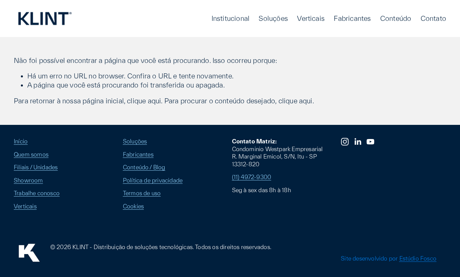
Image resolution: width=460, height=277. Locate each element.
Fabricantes (352, 18)
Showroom (28, 180)
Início (21, 141)
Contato (433, 18)
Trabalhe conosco (37, 193)
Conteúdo (396, 18)
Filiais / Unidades (36, 167)
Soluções (273, 18)
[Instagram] (345, 142)
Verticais (311, 18)
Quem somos (31, 154)
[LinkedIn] (358, 142)
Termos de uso (142, 193)
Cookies (133, 206)
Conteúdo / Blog (144, 167)
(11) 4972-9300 (251, 177)
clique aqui (144, 101)
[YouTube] (370, 142)
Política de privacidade (153, 180)
